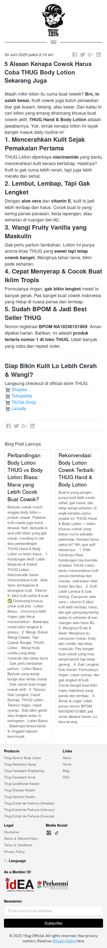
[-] (49, 833)
